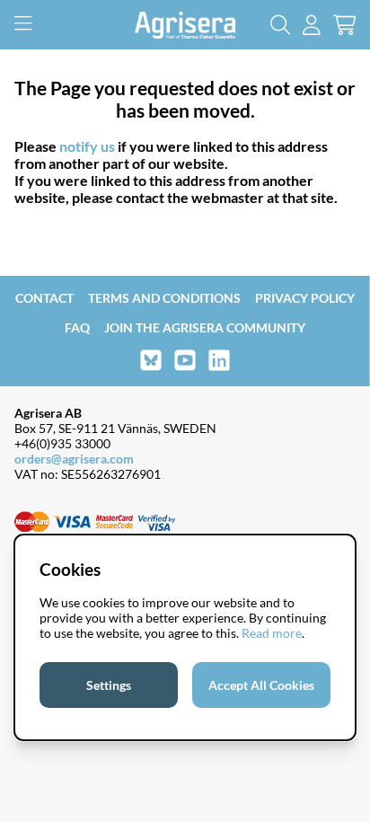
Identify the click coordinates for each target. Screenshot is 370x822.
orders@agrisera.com (74, 458)
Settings (108, 685)
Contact (44, 297)
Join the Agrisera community (204, 327)
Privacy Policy (305, 297)
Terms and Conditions (164, 297)
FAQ (77, 327)
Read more (272, 633)
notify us (87, 146)
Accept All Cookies (261, 685)
